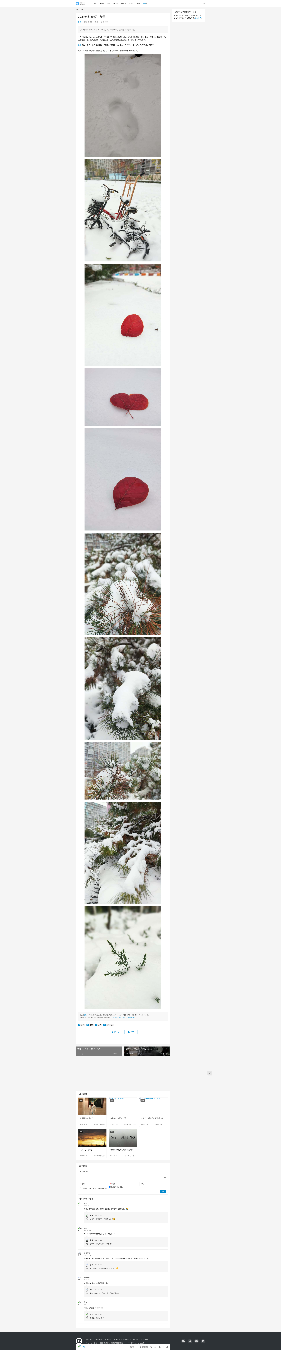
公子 (85, 1203)
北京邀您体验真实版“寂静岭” (121, 1150)
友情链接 (126, 1339)
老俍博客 (107, 1343)
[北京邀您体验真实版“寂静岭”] (123, 1138)
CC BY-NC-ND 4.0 (130, 1015)
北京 (79, 45)
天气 (99, 1025)
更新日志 (108, 1339)
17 (131, 1124)
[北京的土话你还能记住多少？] (153, 1106)
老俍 (79, 22)
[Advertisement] (123, 1073)
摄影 (81, 1132)
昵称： (83, 1184)
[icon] (183, 1341)
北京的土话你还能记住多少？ (152, 1118)
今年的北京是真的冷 (118, 1118)
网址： (143, 1184)
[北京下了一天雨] (92, 1138)
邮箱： (113, 1184)
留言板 (145, 1339)
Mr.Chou (87, 1277)
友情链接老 (136, 1339)
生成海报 (144, 1347)
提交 (163, 1192)
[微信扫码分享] (151, 1347)
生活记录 (109, 1025)
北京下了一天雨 (86, 1150)
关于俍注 (98, 1339)
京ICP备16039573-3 (124, 1343)
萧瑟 (85, 1302)
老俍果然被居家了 (87, 1118)
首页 (77, 10)
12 (162, 1124)
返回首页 (89, 1339)
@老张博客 (94, 1268)
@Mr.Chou (93, 1293)
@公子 (92, 1219)
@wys (92, 1244)
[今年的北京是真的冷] (123, 1106)
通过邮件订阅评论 (116, 1187)
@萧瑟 (92, 1318)
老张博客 (87, 1253)
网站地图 (117, 1339)
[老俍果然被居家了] (92, 1106)
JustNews (143, 1343)
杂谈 (96, 22)
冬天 (82, 1025)
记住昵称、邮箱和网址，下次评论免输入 (94, 1188)
